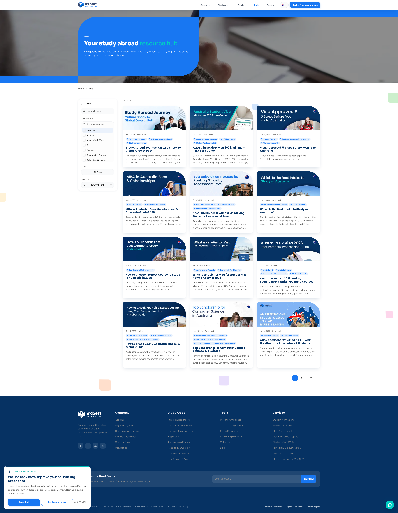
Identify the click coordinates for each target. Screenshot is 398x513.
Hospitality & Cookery (179, 447)
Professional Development (286, 436)
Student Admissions (283, 419)
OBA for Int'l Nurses (283, 453)
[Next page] (317, 378)
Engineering (174, 436)
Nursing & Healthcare (179, 419)
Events (270, 5)
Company (205, 5)
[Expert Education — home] (90, 414)
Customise (80, 502)
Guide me (225, 442)
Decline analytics (57, 502)
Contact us (121, 447)
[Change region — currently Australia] (284, 5)
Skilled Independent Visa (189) (288, 458)
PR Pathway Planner (230, 419)
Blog (222, 447)
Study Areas (224, 5)
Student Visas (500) (283, 442)
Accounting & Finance (179, 442)
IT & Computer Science (180, 425)
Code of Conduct (158, 506)
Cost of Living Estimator (233, 425)
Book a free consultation (305, 5)
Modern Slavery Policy (178, 506)
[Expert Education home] (88, 5)
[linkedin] (95, 446)
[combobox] (99, 124)
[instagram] (88, 446)
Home (81, 88)
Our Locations (122, 442)
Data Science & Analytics (180, 458)
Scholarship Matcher (231, 436)
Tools (256, 5)
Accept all (24, 502)
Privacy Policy (141, 506)
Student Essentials (283, 425)
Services (242, 5)
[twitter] (103, 446)
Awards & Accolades (125, 436)
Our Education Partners (127, 430)
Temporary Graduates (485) (287, 447)
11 (311, 378)
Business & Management (181, 430)
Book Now (308, 479)
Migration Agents (124, 425)
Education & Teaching (179, 453)
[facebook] (80, 446)
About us (120, 419)
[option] (97, 130)
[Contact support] (390, 505)
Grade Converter (229, 430)
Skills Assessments (283, 430)
